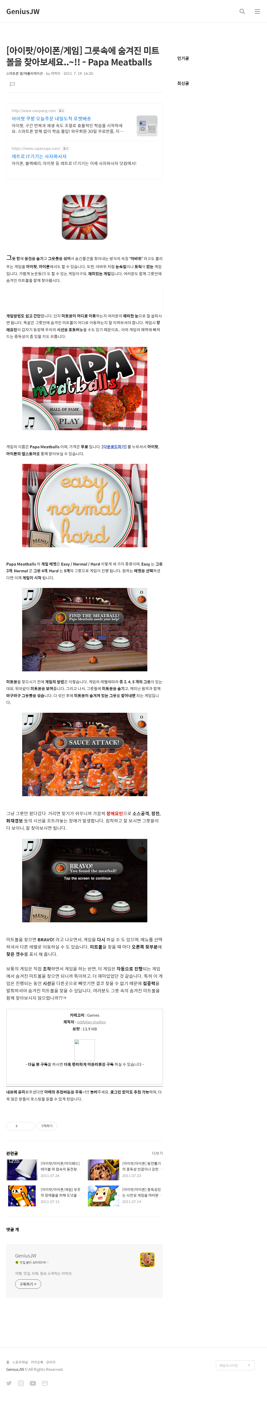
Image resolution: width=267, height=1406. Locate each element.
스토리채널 (20, 1362)
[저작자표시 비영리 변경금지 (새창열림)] (64, 1126)
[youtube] (33, 1383)
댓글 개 (12, 1229)
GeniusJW (23, 11)
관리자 (51, 1362)
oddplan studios (91, 1022)
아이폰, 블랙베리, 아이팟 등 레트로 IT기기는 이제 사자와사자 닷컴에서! (74, 163)
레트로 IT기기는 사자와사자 (39, 156)
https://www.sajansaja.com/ (36, 148)
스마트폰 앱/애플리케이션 (24, 73)
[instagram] (21, 1383)
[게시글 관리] (29, 1126)
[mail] (45, 1383)
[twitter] (9, 1383)
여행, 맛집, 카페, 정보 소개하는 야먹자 (43, 1273)
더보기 (157, 1153)
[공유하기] (22, 1126)
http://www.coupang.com (34, 110)
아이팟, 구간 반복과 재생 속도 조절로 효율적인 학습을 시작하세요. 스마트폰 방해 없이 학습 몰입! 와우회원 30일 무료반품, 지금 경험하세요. (67, 128)
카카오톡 (37, 1362)
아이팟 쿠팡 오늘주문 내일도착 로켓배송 (51, 118)
